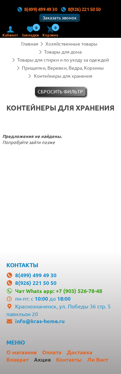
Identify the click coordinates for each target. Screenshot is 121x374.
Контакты (69, 359)
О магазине (21, 352)
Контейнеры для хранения (63, 76)
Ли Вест (97, 359)
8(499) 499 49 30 (40, 9)
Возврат (17, 359)
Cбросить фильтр (60, 91)
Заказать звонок (60, 17)
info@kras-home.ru (40, 320)
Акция (42, 359)
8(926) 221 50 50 (84, 9)
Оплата (52, 352)
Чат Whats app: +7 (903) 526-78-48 (58, 290)
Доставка (79, 352)
